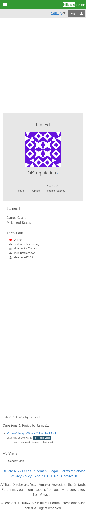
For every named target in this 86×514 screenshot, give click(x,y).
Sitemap (40, 471)
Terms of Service (73, 471)
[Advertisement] (43, 68)
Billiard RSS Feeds (17, 471)
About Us (41, 476)
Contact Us (69, 476)
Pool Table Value (42, 438)
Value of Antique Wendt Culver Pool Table (32, 433)
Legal (53, 471)
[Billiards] (74, 4)
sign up (56, 13)
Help (54, 476)
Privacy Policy (21, 476)
